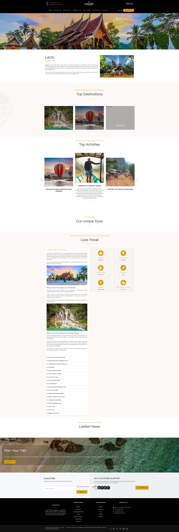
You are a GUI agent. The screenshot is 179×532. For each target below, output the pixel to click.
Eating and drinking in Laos (54, 403)
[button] (67, 249)
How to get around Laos (54, 380)
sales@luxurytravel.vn (56, 4)
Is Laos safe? (51, 367)
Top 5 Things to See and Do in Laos (56, 357)
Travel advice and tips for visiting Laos (57, 364)
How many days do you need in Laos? (57, 386)
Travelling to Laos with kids (54, 400)
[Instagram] (117, 528)
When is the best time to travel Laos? (57, 249)
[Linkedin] (127, 528)
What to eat (51, 409)
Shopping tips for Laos (53, 413)
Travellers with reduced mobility (56, 393)
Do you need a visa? (53, 390)
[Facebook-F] (110, 528)
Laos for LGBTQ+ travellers (54, 373)
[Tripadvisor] (120, 528)
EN (128, 3)
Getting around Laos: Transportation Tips (58, 360)
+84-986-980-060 (54, 2)
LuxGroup (62, 527)
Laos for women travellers (54, 370)
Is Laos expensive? (52, 383)
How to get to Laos (53, 377)
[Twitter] (113, 528)
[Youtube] (123, 528)
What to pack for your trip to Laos (56, 396)
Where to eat (51, 406)
